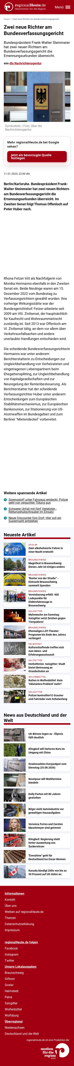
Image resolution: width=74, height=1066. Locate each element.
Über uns (11, 906)
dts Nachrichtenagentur (25, 63)
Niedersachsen (14, 1027)
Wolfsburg (12, 1015)
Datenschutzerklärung (19, 924)
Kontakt (10, 899)
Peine (8, 997)
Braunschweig (14, 973)
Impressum (12, 930)
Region (7, 19)
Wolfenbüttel (13, 1009)
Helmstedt (11, 991)
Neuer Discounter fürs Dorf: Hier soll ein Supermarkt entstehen (35, 519)
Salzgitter (11, 1003)
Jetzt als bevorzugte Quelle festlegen (31, 156)
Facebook (11, 948)
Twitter (9, 960)
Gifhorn (10, 979)
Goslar (9, 985)
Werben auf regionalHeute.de (24, 912)
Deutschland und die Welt (22, 1034)
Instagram (11, 954)
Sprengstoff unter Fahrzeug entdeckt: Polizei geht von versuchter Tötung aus (38, 501)
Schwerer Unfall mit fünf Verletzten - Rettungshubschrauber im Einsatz (33, 510)
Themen (10, 918)
